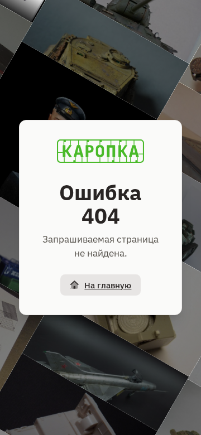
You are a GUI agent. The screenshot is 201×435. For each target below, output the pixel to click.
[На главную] (100, 151)
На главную (107, 285)
